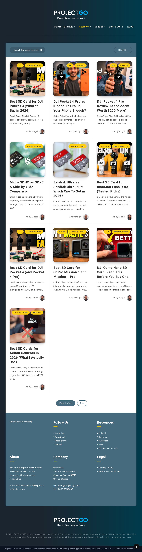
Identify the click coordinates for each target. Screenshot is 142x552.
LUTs (101, 444)
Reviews (84, 26)
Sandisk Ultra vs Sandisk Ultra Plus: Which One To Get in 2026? (69, 189)
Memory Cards (34, 65)
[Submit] (41, 50)
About (131, 26)
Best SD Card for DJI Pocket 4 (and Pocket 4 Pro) (27, 272)
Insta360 (105, 146)
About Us (16, 478)
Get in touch (18, 489)
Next (82, 403)
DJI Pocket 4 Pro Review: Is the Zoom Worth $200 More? (113, 106)
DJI (20, 65)
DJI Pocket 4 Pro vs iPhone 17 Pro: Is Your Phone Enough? (69, 106)
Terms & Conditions (109, 471)
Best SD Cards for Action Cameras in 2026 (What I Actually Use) (27, 355)
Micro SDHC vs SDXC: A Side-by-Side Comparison (27, 186)
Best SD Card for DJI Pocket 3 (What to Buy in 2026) (26, 106)
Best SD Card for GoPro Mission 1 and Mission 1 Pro (70, 272)
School (98, 26)
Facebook (60, 436)
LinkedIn (59, 444)
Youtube (59, 433)
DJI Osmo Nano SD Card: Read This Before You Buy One (112, 272)
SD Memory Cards (108, 448)
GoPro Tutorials (63, 26)
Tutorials (103, 440)
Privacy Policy (106, 467)
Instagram (60, 440)
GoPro (62, 231)
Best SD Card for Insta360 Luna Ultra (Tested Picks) (112, 186)
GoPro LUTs (115, 26)
